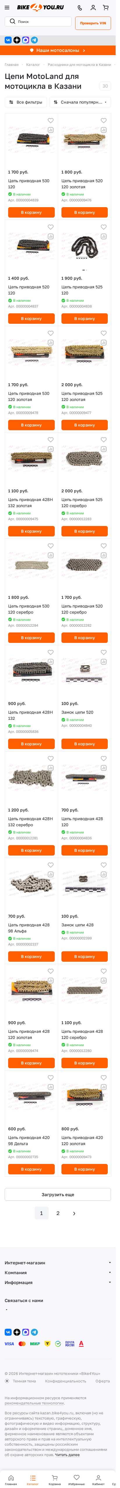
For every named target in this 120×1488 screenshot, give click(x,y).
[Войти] (94, 7)
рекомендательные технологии (34, 1403)
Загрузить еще (58, 1194)
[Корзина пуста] (107, 7)
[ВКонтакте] (8, 40)
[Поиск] (11, 21)
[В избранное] (51, 121)
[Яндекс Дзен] (16, 40)
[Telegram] (34, 40)
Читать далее (67, 1454)
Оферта (103, 1381)
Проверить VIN (93, 23)
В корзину (31, 212)
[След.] (74, 1213)
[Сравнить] (51, 130)
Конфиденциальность (65, 1381)
